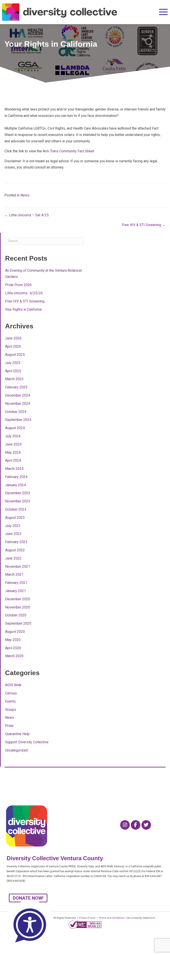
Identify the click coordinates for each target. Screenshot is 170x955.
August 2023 (15, 517)
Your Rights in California (23, 309)
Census (11, 693)
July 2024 (12, 436)
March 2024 (14, 469)
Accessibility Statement (141, 917)
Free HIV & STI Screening (24, 301)
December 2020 (17, 599)
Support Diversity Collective (26, 742)
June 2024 (13, 444)
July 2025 (12, 363)
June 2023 (13, 534)
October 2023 (15, 509)
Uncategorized (16, 750)
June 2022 (13, 558)
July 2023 (12, 526)
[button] (161, 12)
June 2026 (13, 338)
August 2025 (15, 355)
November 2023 (17, 501)
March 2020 (14, 656)
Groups (10, 709)
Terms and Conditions (112, 917)
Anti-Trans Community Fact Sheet (68, 151)
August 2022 (15, 550)
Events (10, 701)
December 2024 (17, 395)
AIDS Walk (13, 685)
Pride (9, 726)
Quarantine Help (17, 734)
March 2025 (14, 379)
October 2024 (15, 412)
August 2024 (15, 428)
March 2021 (14, 574)
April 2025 (13, 371)
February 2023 (16, 542)
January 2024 (15, 485)
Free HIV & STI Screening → (144, 225)
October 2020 (15, 615)
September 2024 (18, 420)
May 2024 (13, 452)
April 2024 (13, 460)
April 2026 (13, 346)
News (24, 195)
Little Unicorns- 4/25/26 (24, 293)
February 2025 (16, 387)
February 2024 (16, 477)
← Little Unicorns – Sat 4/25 (26, 215)
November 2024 (17, 403)
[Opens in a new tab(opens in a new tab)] (85, 924)
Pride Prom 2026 (18, 285)
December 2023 (17, 493)
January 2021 (15, 591)
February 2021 (16, 583)
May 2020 (13, 640)
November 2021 (17, 566)
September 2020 (18, 623)
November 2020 (17, 607)
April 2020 (13, 648)
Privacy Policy (87, 917)
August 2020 (15, 632)
